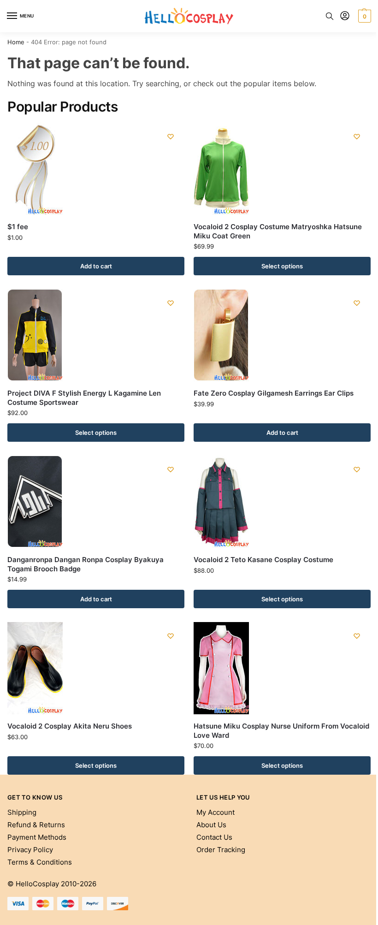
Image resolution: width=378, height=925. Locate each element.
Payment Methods (36, 837)
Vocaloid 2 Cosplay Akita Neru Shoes (69, 726)
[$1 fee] (95, 169)
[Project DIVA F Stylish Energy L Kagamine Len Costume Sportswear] (95, 335)
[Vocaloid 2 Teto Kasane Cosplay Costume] (282, 502)
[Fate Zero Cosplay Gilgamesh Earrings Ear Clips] (282, 335)
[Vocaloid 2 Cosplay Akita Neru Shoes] (95, 668)
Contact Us (214, 837)
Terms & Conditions (39, 862)
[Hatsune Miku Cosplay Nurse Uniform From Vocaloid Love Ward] (282, 668)
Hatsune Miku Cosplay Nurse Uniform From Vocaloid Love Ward (281, 731)
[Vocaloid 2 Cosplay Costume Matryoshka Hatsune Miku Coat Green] (282, 169)
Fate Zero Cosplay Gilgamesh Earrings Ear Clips (274, 393)
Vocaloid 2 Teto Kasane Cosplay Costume (263, 559)
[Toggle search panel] (329, 16)
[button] (363, 16)
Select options (282, 266)
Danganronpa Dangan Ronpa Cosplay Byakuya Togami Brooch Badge (85, 564)
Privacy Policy (30, 850)
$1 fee (17, 226)
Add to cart (96, 266)
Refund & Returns (36, 825)
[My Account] (344, 16)
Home (15, 42)
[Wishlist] (170, 136)
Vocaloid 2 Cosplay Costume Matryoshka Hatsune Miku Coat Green (278, 231)
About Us (211, 825)
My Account (215, 812)
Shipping (21, 812)
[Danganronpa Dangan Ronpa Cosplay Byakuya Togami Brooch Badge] (95, 502)
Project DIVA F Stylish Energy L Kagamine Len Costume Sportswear (84, 398)
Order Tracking (220, 850)
